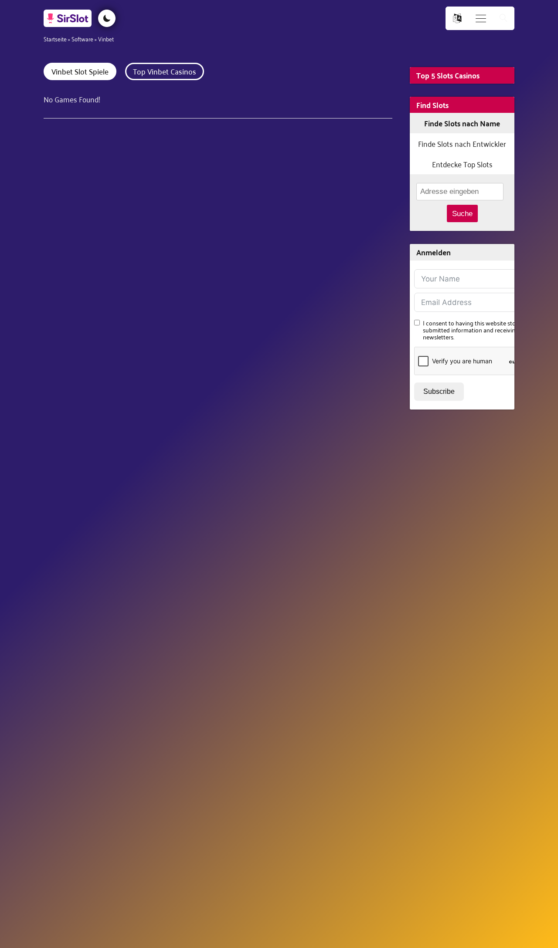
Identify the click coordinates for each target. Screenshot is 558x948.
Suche (462, 214)
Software (82, 38)
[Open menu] (481, 18)
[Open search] (503, 18)
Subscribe (439, 391)
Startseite (55, 38)
